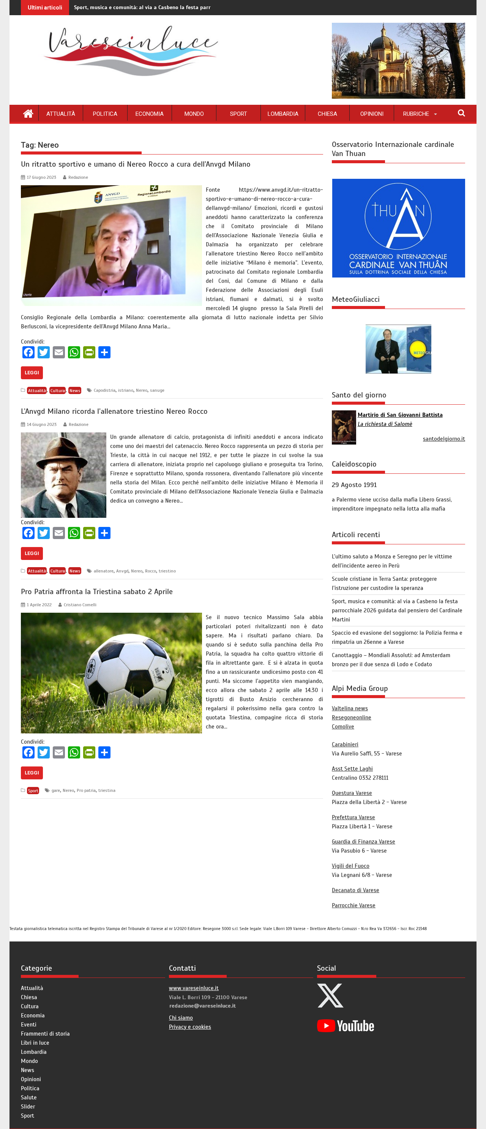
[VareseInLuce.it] (28, 113)
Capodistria (104, 390)
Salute (29, 1097)
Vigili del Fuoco (350, 866)
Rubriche (416, 113)
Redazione (78, 177)
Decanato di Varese (355, 890)
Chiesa (327, 113)
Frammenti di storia (45, 1033)
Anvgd (122, 571)
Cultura (57, 390)
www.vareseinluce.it (194, 988)
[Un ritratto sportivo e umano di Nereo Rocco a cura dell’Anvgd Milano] (111, 189)
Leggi (32, 372)
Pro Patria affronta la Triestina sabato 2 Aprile (97, 591)
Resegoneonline (351, 717)
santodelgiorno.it (444, 438)
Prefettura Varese (353, 817)
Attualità (60, 113)
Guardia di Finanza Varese (363, 841)
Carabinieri (345, 744)
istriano (125, 390)
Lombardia (283, 113)
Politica (105, 113)
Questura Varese (352, 793)
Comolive (343, 726)
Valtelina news (350, 708)
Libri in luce (35, 1042)
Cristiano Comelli (80, 604)
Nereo (141, 390)
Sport (238, 113)
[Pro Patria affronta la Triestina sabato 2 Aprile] (111, 617)
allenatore (104, 571)
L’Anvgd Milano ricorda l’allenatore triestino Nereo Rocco (114, 411)
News (74, 390)
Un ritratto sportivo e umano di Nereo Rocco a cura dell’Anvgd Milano (136, 164)
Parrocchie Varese (354, 905)
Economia (150, 113)
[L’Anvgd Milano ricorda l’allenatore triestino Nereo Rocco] (63, 437)
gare (56, 790)
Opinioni (371, 113)
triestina (106, 790)
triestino (167, 571)
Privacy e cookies (190, 1026)
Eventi (28, 1024)
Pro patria (86, 790)
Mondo (194, 113)
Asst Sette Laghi (352, 768)
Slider (28, 1106)
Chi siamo (181, 1017)
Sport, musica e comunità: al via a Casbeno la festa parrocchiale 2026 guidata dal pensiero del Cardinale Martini (211, 7)
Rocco (150, 571)
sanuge (157, 390)
